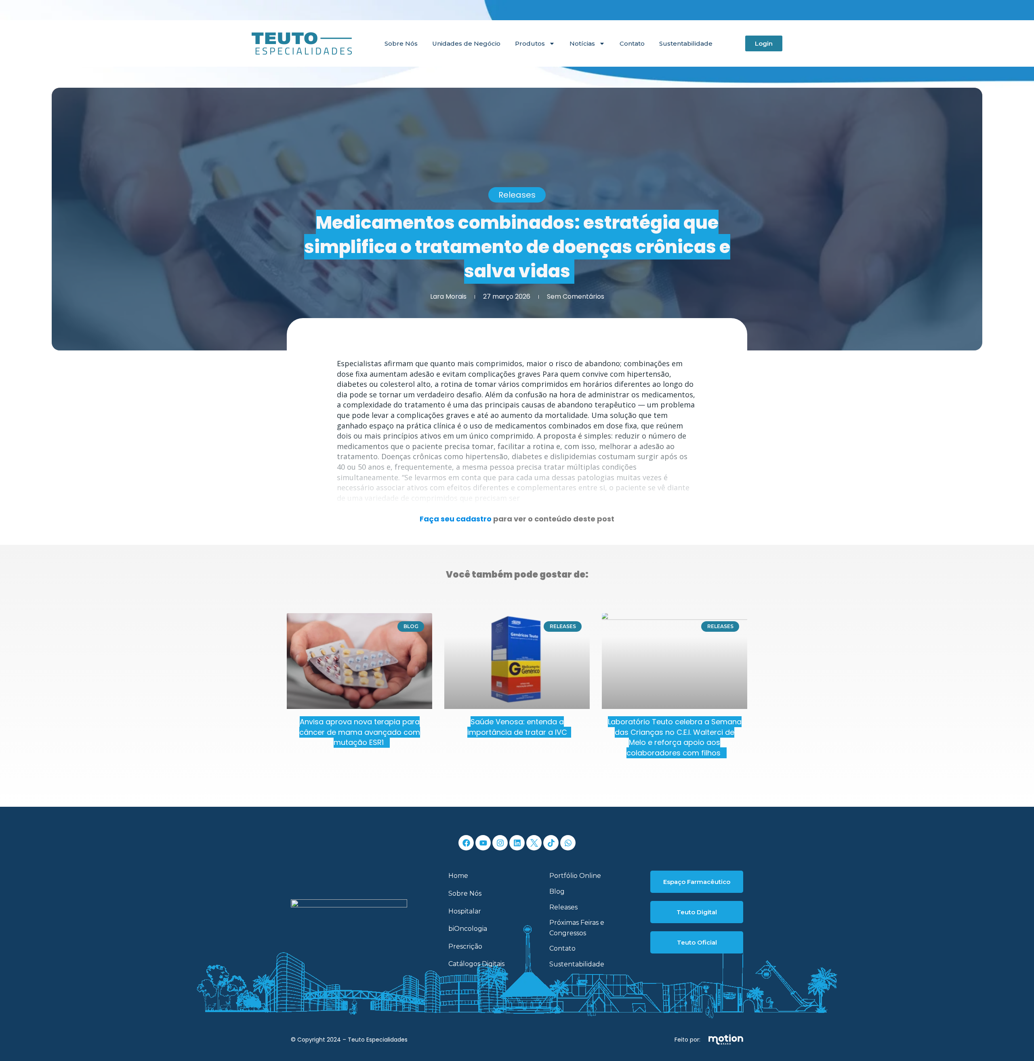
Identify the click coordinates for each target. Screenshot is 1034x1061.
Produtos (530, 43)
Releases (517, 194)
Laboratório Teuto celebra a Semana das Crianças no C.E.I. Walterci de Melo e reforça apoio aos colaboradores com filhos (675, 737)
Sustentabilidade (685, 43)
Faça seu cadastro (456, 519)
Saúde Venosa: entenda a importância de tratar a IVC (517, 727)
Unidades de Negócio (466, 43)
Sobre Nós (401, 43)
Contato (632, 43)
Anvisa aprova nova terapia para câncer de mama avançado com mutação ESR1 (359, 732)
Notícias (582, 43)
